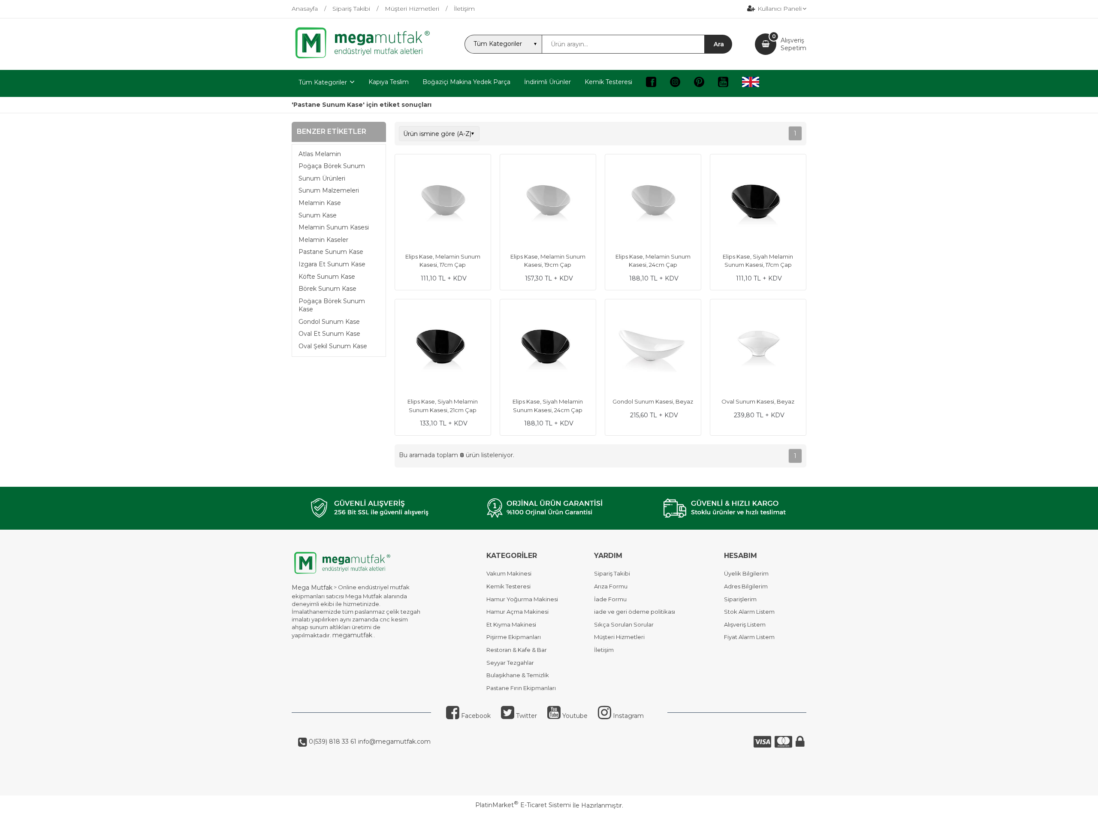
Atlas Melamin (320, 154)
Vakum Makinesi (508, 573)
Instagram (627, 716)
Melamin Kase (320, 203)
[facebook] (651, 83)
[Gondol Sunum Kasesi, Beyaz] (653, 348)
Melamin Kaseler (323, 240)
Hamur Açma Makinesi (517, 611)
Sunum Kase (318, 215)
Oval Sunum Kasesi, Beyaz (757, 401)
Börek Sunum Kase (327, 288)
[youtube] (723, 83)
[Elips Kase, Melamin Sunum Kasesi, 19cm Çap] (548, 203)
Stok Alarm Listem (749, 611)
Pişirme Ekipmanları (513, 636)
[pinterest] (699, 83)
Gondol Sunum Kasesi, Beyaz (652, 401)
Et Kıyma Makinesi (511, 624)
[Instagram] (675, 83)
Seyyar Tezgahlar (510, 662)
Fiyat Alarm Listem (749, 636)
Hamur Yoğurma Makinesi (522, 599)
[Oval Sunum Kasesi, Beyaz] (758, 348)
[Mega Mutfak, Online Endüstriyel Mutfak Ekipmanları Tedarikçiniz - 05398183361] (367, 57)
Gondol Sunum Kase (329, 322)
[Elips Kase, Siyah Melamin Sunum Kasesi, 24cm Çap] (548, 348)
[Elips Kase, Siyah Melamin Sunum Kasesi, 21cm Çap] (442, 348)
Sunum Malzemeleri (329, 190)
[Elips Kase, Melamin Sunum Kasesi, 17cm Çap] (442, 203)
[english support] (750, 83)
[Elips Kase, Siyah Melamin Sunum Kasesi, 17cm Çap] (758, 203)
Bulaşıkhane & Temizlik (517, 675)
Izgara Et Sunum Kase (332, 264)
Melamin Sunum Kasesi (334, 227)
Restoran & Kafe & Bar (516, 649)
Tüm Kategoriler (323, 82)
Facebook (475, 716)
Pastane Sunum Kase (331, 252)
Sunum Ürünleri (322, 178)
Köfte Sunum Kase (327, 276)
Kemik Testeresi (508, 586)
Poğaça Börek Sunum (332, 166)
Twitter (525, 716)
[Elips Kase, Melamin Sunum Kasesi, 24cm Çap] (653, 203)
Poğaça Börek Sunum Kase (332, 305)
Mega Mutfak (312, 587)
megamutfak (352, 635)
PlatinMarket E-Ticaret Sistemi (523, 805)
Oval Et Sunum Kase (329, 334)
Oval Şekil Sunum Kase (333, 346)
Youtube (574, 716)
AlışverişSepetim (793, 44)
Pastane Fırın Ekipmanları (521, 687)
